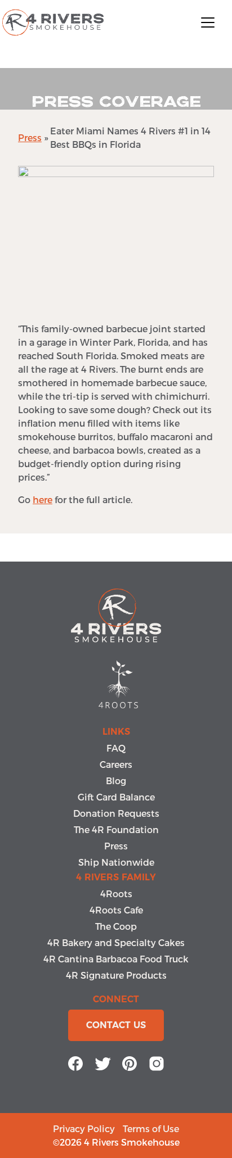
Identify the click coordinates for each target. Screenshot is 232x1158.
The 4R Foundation (116, 829)
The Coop (116, 926)
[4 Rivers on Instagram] (157, 1061)
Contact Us (116, 1025)
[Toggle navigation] (207, 22)
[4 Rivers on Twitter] (102, 1061)
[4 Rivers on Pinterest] (130, 1061)
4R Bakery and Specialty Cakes (116, 942)
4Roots (116, 893)
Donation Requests (116, 813)
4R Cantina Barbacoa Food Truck (116, 958)
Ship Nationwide (116, 862)
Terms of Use (151, 1128)
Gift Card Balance (116, 796)
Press (30, 137)
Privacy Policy (84, 1128)
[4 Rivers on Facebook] (75, 1061)
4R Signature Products (116, 975)
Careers (116, 764)
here (42, 499)
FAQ (116, 748)
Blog (116, 780)
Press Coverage (116, 101)
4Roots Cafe (116, 909)
